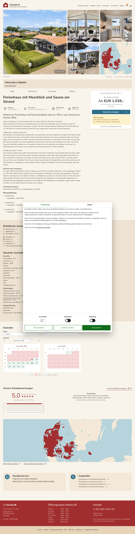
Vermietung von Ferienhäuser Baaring (91, 487)
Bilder (12, 91)
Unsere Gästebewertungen (108, 93)
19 (32, 359)
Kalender (72, 91)
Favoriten (127, 4)
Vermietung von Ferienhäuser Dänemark (92, 479)
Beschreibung (32, 91)
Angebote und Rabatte (91, 530)
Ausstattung (52, 91)
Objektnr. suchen (95, 6)
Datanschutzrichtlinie (43, 227)
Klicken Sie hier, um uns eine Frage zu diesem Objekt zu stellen (33, 481)
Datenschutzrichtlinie (56, 530)
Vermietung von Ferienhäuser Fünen (91, 482)
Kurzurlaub (105, 6)
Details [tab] (89, 205)
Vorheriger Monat (4, 340)
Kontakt (45, 530)
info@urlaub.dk (97, 515)
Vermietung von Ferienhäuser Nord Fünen (92, 484)
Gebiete (121, 6)
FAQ (65, 530)
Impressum (79, 530)
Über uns (71, 530)
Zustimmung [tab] (45, 205)
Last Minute (114, 6)
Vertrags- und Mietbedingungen (111, 126)
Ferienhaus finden (83, 6)
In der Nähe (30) (10, 86)
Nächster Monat (39, 340)
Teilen (110, 77)
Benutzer (130, 6)
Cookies (39, 530)
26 (32, 363)
